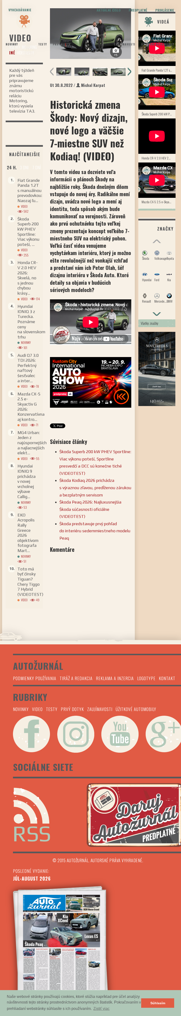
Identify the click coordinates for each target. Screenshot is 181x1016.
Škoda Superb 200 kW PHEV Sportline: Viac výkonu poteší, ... (28, 231)
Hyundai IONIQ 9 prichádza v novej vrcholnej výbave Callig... (26, 481)
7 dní (36, 167)
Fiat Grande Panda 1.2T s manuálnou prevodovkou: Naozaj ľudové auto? (159, 70)
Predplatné (138, 10)
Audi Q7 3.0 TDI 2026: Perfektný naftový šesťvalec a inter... (28, 368)
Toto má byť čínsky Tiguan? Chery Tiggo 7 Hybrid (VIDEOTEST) (30, 581)
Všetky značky (149, 323)
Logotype (146, 678)
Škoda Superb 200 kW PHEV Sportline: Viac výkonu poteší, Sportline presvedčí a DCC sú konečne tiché (159, 113)
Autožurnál (90, 39)
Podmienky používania (34, 678)
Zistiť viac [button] (101, 1009)
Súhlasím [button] (157, 1003)
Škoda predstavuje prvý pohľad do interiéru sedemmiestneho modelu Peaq (94, 531)
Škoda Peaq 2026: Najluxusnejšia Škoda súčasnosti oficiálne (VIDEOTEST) (90, 509)
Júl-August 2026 (32, 878)
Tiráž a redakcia (76, 678)
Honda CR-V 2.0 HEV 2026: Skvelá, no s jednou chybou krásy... (27, 278)
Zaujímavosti (124, 44)
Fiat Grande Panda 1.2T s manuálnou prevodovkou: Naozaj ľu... (29, 190)
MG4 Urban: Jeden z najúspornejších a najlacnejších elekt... (32, 442)
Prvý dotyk (62, 44)
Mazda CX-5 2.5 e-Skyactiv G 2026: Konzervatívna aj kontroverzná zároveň (159, 201)
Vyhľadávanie (20, 9)
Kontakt (167, 678)
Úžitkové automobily (157, 44)
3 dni (24, 167)
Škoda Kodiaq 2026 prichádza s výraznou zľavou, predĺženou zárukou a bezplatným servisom (95, 487)
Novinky (12, 44)
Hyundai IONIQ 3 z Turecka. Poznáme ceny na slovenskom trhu (31, 321)
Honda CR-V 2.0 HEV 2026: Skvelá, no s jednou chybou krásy (159, 157)
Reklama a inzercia (115, 678)
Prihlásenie (164, 10)
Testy (42, 44)
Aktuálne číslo (109, 10)
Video (28, 50)
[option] (63, 72)
